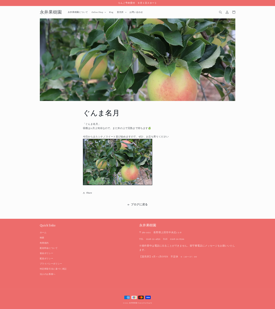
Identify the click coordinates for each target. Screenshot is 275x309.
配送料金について (49, 248)
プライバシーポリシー (51, 263)
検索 (42, 237)
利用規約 (44, 243)
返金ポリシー (46, 253)
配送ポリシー (46, 258)
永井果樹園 (133, 303)
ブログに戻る (139, 204)
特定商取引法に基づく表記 (53, 268)
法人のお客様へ (47, 274)
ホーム (43, 232)
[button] (98, 12)
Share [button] (89, 192)
